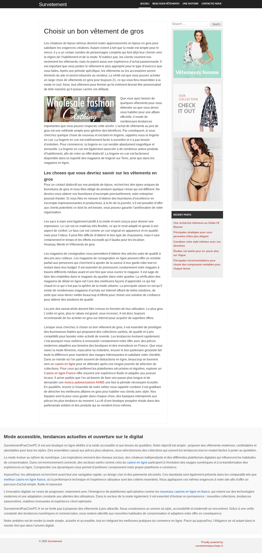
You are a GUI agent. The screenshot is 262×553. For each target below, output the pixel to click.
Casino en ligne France (60, 373)
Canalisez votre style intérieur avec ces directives (197, 243)
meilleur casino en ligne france (24, 479)
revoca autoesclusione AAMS (84, 382)
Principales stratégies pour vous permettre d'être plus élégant (192, 234)
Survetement (53, 4)
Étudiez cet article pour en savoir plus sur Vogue (196, 253)
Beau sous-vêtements (166, 3)
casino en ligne (65, 364)
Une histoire (191, 3)
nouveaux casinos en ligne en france (185, 491)
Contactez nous (212, 3)
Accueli (144, 3)
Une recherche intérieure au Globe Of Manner (196, 224)
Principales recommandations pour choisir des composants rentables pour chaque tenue (196, 264)
